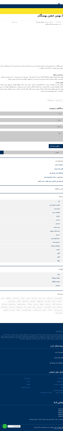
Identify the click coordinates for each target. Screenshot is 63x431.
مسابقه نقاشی (4, 307)
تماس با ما (60, 378)
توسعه (53, 301)
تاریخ (2, 298)
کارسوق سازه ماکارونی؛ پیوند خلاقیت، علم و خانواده (50, 181)
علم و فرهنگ (19, 307)
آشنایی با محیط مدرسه (54, 205)
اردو (44, 298)
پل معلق (19, 310)
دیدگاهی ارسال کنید (55, 146)
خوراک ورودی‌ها (56, 278)
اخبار (62, 387)
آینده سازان (49, 298)
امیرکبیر (28, 298)
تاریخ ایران (59, 301)
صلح (34, 307)
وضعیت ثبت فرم (59, 392)
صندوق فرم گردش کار (58, 390)
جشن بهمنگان (51, 100)
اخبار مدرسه (57, 208)
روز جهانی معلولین (21, 304)
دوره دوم (36, 304)
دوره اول (42, 304)
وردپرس (58, 285)
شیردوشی (39, 307)
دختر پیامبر (48, 304)
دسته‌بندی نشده (56, 242)
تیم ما (28, 381)
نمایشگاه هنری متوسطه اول (56, 173)
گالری (58, 253)
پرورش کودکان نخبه (27, 310)
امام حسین (34, 298)
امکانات (28, 384)
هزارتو (44, 310)
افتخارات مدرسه (56, 212)
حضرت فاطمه (25, 301)
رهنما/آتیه (30, 304)
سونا (54, 307)
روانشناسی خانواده (55, 245)
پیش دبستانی (57, 227)
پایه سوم (58, 223)
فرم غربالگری (60, 381)
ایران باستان (59, 100)
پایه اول (58, 216)
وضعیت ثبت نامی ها (58, 384)
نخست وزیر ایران (58, 310)
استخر (40, 298)
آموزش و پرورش (58, 298)
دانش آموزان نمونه (55, 238)
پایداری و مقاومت (37, 310)
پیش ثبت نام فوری (26, 387)
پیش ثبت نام (12, 310)
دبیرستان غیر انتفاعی (57, 304)
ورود (58, 274)
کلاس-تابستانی (58, 313)
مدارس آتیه (12, 307)
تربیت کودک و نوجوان (55, 231)
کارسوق (5, 310)
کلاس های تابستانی (58, 169)
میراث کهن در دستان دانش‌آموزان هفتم (53, 177)
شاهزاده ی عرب (47, 307)
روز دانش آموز (12, 304)
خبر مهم (58, 234)
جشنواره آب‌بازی (59, 164)
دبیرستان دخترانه (11, 301)
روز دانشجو (4, 304)
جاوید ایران (47, 301)
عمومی (58, 249)
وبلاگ (58, 260)
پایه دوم (58, 219)
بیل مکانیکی (8, 298)
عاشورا (29, 307)
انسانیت (22, 298)
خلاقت (18, 301)
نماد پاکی (50, 310)
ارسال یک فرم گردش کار (46, 392)
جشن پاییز (32, 301)
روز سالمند (59, 307)
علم (25, 307)
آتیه (59, 201)
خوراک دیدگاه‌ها (56, 281)
